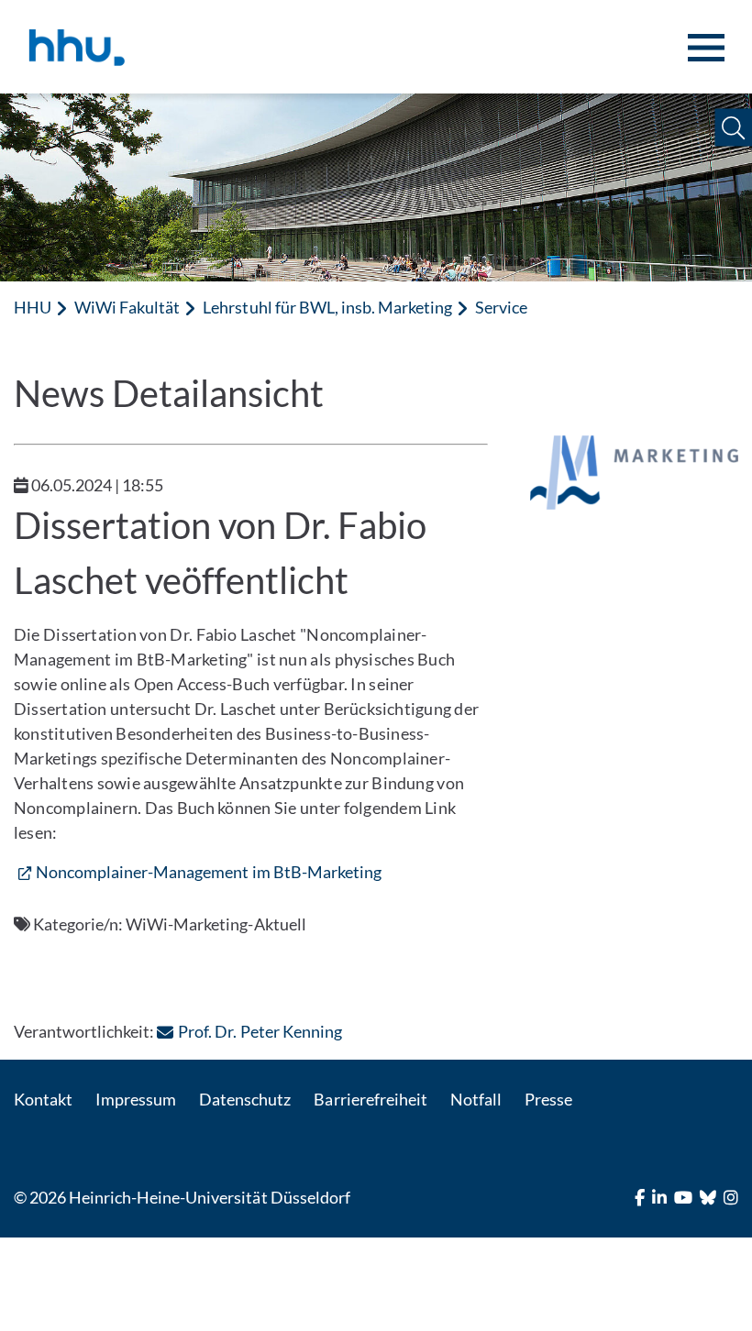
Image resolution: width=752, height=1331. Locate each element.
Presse (548, 1099)
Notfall (476, 1099)
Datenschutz (245, 1099)
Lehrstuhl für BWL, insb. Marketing (327, 307)
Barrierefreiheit (370, 1099)
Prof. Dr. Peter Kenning (259, 1031)
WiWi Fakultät (127, 307)
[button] (733, 128)
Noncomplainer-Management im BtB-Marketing (209, 872)
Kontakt (43, 1099)
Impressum (135, 1099)
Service (501, 307)
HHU (32, 307)
